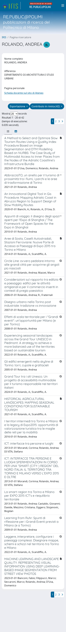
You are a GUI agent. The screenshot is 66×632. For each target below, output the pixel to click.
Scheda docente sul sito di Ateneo (23, 93)
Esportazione (18, 106)
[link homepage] (11, 5)
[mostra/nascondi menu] (62, 5)
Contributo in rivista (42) (46, 106)
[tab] (8, 131)
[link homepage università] (41, 5)
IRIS (4, 37)
